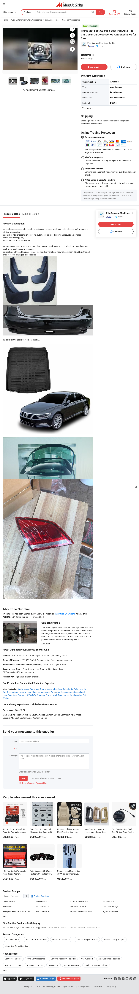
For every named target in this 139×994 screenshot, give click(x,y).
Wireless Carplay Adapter (113, 939)
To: (16, 748)
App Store (9, 978)
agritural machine (110, 911)
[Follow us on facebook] (115, 978)
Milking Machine (32, 692)
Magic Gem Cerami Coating (16, 946)
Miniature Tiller (9, 901)
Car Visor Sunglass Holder (87, 939)
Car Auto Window (71, 965)
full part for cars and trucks (81, 911)
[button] (4, 4)
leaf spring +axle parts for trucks (16, 911)
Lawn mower (41, 901)
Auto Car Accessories (36, 958)
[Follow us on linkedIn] (134, 978)
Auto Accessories (64, 692)
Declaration (98, 987)
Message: (14, 755)
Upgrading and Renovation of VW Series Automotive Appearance (68, 874)
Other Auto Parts (12, 939)
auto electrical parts (78, 906)
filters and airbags (110, 906)
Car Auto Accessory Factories (63, 958)
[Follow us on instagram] (123, 978)
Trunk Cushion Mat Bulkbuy (96, 965)
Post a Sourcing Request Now (33, 783)
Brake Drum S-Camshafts (45, 688)
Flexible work (8, 906)
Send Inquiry (94, 67)
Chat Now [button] (125, 67)
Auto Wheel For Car (13, 965)
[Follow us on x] (119, 978)
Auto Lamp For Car (35, 965)
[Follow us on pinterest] (130, 978)
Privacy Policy (111, 987)
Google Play (26, 978)
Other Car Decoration (61, 939)
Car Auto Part (87, 958)
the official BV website (65, 613)
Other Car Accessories (70, 20)
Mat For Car (53, 965)
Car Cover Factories (13, 958)
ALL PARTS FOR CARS (79, 901)
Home (5, 20)
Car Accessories (52, 20)
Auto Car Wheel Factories (109, 958)
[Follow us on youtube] (127, 978)
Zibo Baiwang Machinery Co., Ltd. (101, 43)
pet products (108, 901)
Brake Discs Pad (25, 688)
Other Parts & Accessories (36, 939)
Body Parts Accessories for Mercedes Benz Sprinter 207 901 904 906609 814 (41, 832)
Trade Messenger (45, 978)
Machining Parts (48, 692)
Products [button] (27, 12)
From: (15, 741)
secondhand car (43, 906)
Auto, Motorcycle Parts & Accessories (26, 20)
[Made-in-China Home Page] (69, 4)
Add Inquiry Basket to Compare (40, 89)
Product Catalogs (41, 896)
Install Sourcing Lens (70, 978)
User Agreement (84, 987)
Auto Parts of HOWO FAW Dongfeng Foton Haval (35, 695)
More (5, 970)
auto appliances (43, 911)
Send (23, 778)
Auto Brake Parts (65, 688)
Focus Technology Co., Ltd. (51, 987)
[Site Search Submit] (100, 12)
